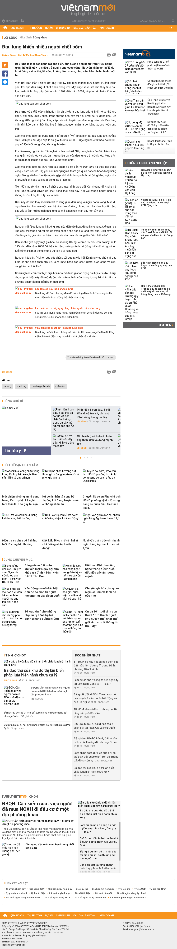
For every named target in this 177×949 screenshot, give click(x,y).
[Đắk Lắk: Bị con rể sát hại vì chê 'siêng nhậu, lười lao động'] (61, 518)
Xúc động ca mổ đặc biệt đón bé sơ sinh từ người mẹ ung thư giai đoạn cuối (42, 592)
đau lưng (21, 386)
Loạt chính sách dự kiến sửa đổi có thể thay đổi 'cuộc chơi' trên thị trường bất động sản (96, 756)
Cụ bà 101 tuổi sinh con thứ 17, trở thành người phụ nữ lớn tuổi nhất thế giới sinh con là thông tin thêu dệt (101, 619)
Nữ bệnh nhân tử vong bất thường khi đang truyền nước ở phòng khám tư (60, 500)
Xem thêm (165, 325)
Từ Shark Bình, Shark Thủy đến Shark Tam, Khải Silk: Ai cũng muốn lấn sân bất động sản (157, 233)
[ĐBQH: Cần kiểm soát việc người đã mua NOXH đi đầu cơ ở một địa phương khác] (14, 696)
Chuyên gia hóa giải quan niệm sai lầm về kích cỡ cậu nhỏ (102, 592)
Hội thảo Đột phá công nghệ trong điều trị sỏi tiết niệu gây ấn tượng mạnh (100, 571)
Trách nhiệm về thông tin (14, 945)
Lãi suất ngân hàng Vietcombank (128, 897)
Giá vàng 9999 (36, 889)
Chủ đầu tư (63, 28)
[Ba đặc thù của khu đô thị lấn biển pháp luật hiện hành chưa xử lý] (37, 663)
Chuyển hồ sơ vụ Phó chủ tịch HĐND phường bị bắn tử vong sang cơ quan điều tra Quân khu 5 (101, 502)
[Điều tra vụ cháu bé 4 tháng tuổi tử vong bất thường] (21, 518)
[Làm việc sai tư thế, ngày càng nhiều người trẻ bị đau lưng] (24, 312)
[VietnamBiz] (138, 53)
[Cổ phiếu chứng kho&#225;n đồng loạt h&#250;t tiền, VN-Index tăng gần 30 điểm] (135, 87)
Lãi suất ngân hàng (59, 893)
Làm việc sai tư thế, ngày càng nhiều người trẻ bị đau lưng (67, 308)
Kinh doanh (107, 28)
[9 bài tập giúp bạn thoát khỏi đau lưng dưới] (24, 332)
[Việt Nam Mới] (88, 10)
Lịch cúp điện (38, 893)
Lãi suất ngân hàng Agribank (131, 893)
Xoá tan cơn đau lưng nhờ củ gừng (54, 289)
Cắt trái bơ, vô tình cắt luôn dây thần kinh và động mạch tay (95, 440)
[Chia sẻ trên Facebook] (5, 74)
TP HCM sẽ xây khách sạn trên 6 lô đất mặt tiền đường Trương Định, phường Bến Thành (96, 665)
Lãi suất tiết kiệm (82, 893)
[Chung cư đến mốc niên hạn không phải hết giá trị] (12, 849)
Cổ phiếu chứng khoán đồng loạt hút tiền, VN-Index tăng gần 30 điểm (160, 84)
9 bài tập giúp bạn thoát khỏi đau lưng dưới (59, 328)
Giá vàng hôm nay (16, 889)
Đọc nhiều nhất (87, 655)
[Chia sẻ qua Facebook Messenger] (5, 82)
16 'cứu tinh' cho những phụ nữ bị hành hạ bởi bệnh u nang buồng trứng (42, 615)
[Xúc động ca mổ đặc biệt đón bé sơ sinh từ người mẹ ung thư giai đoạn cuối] (12, 597)
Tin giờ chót (15, 655)
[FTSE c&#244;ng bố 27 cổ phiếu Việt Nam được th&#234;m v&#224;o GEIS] (135, 67)
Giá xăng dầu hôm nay (60, 889)
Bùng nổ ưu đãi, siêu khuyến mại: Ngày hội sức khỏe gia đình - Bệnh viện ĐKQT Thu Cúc (42, 571)
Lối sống (10, 37)
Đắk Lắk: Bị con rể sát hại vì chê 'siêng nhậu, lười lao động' (60, 544)
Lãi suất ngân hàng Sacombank (23, 897)
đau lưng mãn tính (41, 386)
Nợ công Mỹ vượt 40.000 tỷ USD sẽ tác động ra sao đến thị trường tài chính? (158, 127)
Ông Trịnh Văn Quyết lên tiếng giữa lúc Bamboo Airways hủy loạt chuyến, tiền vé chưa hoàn (159, 107)
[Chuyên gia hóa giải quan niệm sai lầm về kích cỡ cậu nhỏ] (73, 597)
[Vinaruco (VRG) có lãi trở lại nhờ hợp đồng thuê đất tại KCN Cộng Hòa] (132, 211)
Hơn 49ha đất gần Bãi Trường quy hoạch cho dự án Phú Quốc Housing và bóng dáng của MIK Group (155, 290)
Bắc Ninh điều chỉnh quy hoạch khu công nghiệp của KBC (156, 265)
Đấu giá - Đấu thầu (84, 28)
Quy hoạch (17, 28)
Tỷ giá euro (124, 889)
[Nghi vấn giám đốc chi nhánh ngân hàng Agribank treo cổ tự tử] (101, 521)
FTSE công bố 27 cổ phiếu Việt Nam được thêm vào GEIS (158, 65)
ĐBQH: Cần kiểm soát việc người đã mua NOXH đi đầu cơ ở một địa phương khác (50, 691)
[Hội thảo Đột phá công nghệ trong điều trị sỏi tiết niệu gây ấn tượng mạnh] (73, 574)
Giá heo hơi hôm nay (103, 889)
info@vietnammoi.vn (18, 942)
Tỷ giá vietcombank (16, 893)
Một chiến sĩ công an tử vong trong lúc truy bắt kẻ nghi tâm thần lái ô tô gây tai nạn (20, 500)
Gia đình (26, 37)
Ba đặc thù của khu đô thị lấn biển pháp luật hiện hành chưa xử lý (34, 672)
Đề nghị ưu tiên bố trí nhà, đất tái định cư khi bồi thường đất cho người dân (98, 855)
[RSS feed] (22, 20)
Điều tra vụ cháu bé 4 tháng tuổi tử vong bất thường (19, 542)
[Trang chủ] (5, 28)
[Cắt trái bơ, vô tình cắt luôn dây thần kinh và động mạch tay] (63, 441)
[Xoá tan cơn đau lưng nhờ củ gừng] (24, 293)
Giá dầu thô (82, 889)
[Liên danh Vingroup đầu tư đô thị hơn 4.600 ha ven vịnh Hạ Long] (132, 182)
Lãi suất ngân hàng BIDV (57, 897)
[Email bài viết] (113, 55)
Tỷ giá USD (140, 889)
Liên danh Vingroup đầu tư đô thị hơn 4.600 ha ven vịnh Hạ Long (156, 173)
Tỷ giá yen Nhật (158, 889)
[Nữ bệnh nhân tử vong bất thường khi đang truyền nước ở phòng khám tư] (61, 477)
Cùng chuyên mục (18, 559)
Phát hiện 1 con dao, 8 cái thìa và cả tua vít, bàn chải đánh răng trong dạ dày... (93, 413)
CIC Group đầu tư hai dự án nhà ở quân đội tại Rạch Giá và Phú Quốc (99, 842)
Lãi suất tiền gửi (103, 893)
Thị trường (34, 28)
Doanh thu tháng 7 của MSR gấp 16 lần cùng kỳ (159, 144)
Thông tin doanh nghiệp (147, 163)
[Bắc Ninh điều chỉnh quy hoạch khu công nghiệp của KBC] (132, 271)
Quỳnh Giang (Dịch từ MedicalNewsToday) (25, 55)
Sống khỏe (40, 37)
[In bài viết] (108, 55)
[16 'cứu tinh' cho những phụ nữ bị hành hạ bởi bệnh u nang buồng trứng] (12, 621)
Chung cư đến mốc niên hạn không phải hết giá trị (49, 846)
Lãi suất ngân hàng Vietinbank (90, 897)
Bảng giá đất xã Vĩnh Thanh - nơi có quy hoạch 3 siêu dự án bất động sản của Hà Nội (96, 698)
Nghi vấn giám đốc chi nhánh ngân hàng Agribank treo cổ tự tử (101, 544)
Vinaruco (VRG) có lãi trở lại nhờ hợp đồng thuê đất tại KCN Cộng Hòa (156, 202)
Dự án (49, 28)
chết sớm (60, 386)
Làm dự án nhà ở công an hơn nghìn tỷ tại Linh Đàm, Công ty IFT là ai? (98, 828)
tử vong (7, 386)
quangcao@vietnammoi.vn (142, 929)
